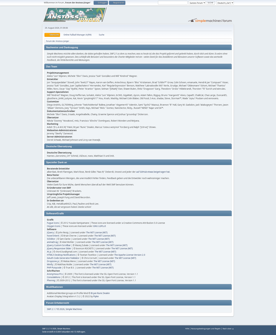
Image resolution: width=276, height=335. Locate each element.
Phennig (51, 280)
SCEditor (51, 238)
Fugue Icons (53, 222)
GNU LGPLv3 (99, 226)
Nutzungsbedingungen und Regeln (206, 328)
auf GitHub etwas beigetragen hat (153, 171)
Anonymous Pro (55, 274)
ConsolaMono (53, 277)
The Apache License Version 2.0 (129, 254)
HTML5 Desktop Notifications (61, 254)
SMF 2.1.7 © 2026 (56, 309)
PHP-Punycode (54, 267)
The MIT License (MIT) (96, 232)
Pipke (96, 296)
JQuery (50, 232)
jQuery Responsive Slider (59, 248)
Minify (50, 264)
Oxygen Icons (53, 226)
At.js (49, 251)
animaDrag (52, 242)
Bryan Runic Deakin (100, 293)
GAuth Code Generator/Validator (63, 258)
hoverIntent (53, 235)
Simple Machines (74, 309)
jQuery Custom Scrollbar (59, 245)
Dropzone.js (53, 261)
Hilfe (187, 328)
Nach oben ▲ (228, 328)
